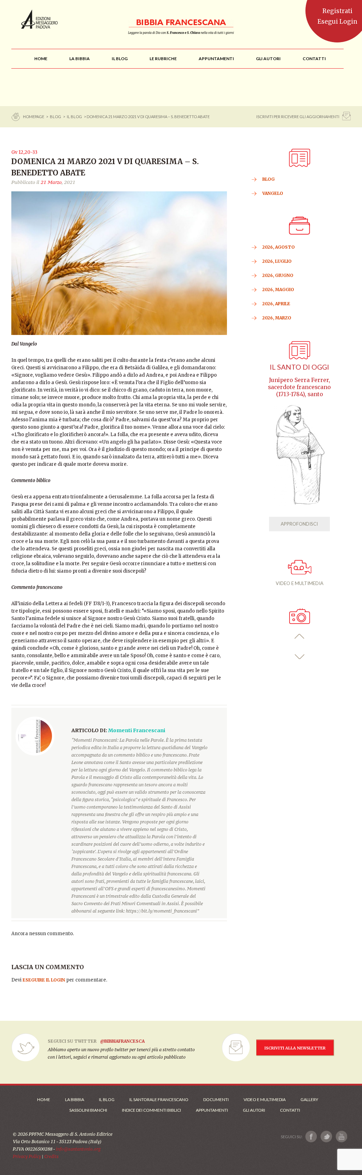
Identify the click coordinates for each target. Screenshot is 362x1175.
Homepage (34, 116)
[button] (299, 636)
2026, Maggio (278, 289)
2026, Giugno (277, 275)
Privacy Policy (27, 1156)
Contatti (290, 1110)
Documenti (216, 1099)
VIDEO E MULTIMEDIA (299, 583)
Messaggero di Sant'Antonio (39, 19)
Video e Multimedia (265, 1099)
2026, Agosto (278, 247)
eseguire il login (44, 980)
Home (43, 1099)
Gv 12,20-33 (24, 152)
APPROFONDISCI (299, 524)
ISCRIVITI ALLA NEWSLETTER (295, 1048)
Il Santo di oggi (299, 367)
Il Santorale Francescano (158, 1099)
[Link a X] (326, 1136)
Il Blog (74, 116)
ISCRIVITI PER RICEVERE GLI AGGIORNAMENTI (297, 116)
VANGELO (272, 193)
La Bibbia (74, 1099)
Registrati (337, 11)
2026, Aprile (276, 303)
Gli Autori (254, 1110)
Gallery (309, 1099)
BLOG (55, 116)
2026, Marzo (276, 317)
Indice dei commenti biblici (151, 1110)
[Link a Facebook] (311, 1136)
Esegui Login (337, 21)
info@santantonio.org (78, 1149)
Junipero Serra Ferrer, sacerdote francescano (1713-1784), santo (299, 387)
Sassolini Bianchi (88, 1110)
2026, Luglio (277, 261)
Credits (51, 1156)
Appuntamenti (212, 1110)
